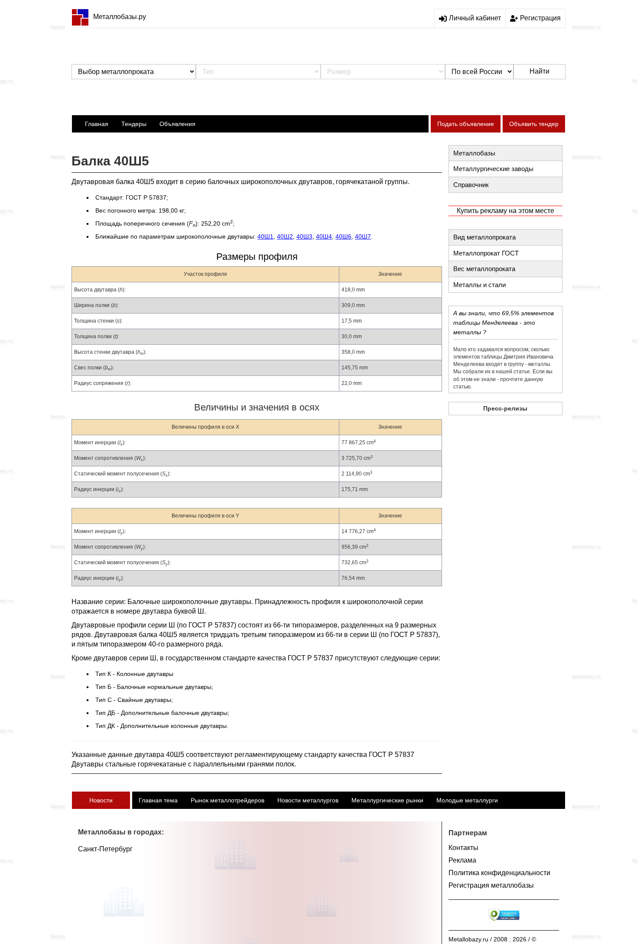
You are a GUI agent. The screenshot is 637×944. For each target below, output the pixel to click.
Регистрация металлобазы (491, 885)
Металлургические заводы (493, 168)
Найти (539, 71)
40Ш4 (324, 236)
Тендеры (133, 123)
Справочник (471, 184)
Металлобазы (474, 153)
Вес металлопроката (484, 268)
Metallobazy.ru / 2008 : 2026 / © (492, 939)
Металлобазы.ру (119, 16)
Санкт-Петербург (105, 849)
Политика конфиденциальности (499, 872)
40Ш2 (285, 236)
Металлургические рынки (387, 800)
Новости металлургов (307, 800)
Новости (101, 800)
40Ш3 (304, 236)
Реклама (462, 860)
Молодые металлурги (467, 800)
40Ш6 (343, 236)
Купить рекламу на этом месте (505, 210)
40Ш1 (265, 236)
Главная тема (158, 800)
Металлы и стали (479, 284)
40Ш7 (363, 236)
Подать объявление (465, 123)
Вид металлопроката (484, 237)
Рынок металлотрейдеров (227, 800)
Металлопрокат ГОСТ (486, 253)
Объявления (177, 123)
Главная (96, 123)
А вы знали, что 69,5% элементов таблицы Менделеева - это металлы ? (503, 323)
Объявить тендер (534, 123)
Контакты (463, 847)
